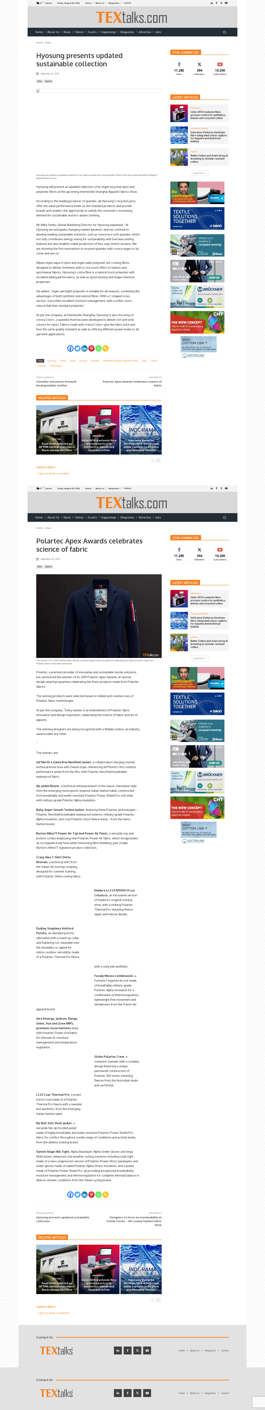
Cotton (56, 439)
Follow (199, 62)
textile (153, 360)
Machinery (98, 436)
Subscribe (220, 62)
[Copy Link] (105, 348)
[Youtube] (226, 3)
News (48, 42)
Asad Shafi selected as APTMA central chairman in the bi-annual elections (57, 447)
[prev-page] (152, 460)
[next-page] (158, 460)
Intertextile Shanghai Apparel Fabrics (120, 360)
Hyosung (51, 360)
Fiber (144, 360)
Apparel (48, 81)
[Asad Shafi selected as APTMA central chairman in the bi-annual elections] (57, 430)
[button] (224, 32)
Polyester (94, 360)
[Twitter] (221, 3)
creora (63, 360)
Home (39, 42)
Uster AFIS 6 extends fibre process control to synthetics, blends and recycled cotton (98, 445)
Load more (198, 173)
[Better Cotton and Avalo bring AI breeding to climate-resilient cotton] (179, 157)
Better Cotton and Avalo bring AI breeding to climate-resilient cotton (209, 158)
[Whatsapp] (98, 348)
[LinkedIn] (211, 3)
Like (179, 62)
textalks (42, 365)
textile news (55, 365)
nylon (73, 360)
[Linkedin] (84, 348)
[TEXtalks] (132, 17)
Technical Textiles (141, 436)
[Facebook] (216, 3)
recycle (83, 360)
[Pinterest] (91, 348)
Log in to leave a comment (53, 473)
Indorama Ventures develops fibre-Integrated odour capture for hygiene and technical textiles (141, 445)
